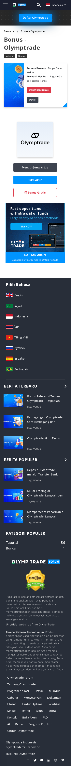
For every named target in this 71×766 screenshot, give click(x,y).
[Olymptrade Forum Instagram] (53, 761)
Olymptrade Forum (20, 677)
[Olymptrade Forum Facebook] (26, 761)
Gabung (12, 697)
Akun (39, 711)
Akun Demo (15, 724)
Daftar (39, 691)
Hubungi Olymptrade (20, 754)
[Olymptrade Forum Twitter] (33, 761)
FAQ (45, 717)
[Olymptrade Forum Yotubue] (39, 761)
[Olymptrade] (35, 156)
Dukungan (54, 697)
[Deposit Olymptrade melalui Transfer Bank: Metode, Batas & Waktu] (13, 474)
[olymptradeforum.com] (18, 5)
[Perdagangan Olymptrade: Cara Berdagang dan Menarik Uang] (13, 421)
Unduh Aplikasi (32, 704)
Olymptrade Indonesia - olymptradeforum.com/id (23, 744)
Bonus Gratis (36, 192)
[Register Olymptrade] (35, 227)
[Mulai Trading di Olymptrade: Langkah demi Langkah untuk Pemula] (13, 495)
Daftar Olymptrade (35, 17)
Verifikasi (55, 704)
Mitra (52, 711)
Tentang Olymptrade (21, 684)
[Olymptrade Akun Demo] (13, 442)
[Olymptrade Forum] (35, 565)
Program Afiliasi (18, 691)
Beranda (9, 31)
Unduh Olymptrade (20, 731)
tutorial (9, 56)
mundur (54, 691)
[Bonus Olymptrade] (14, 84)
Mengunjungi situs (35, 167)
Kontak (12, 717)
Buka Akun (35, 180)
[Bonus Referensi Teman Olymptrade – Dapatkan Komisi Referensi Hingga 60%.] (13, 400)
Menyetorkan (33, 697)
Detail (32, 99)
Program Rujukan (40, 724)
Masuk (11, 711)
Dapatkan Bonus (39, 89)
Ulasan (12, 704)
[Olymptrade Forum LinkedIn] (46, 761)
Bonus (21, 56)
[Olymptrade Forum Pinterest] (60, 761)
